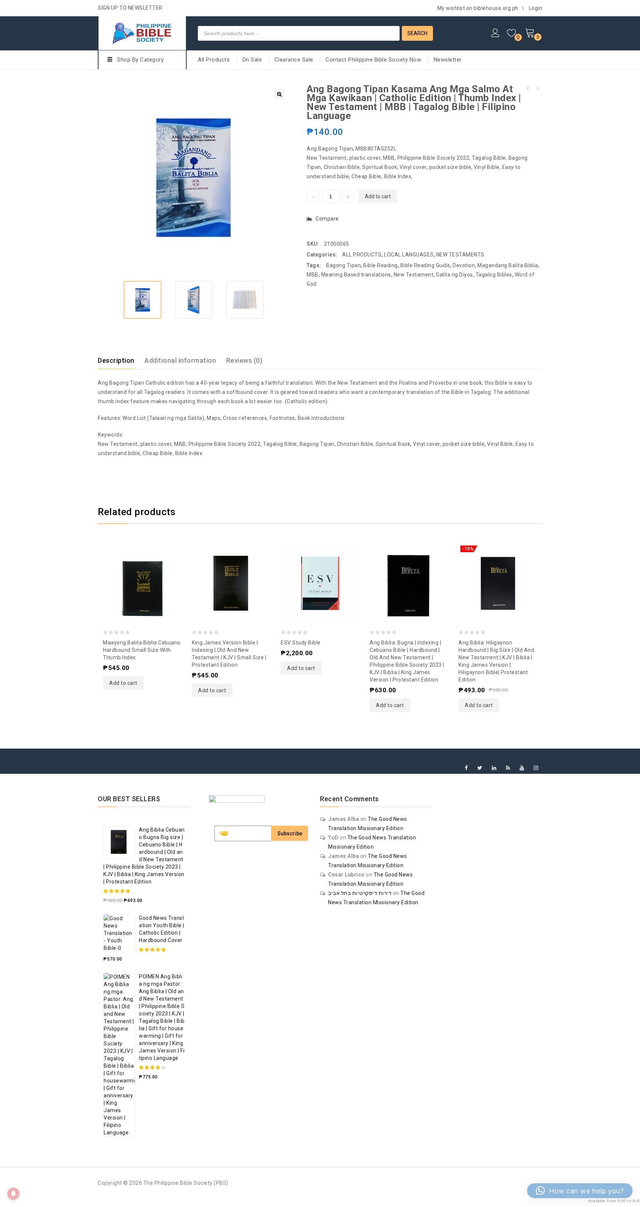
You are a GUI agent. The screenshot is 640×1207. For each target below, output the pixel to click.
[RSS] (508, 768)
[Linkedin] (494, 768)
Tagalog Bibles (494, 275)
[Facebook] (466, 768)
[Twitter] (480, 768)
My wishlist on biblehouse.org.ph (478, 8)
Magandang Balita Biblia (507, 265)
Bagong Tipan (343, 265)
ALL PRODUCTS (361, 255)
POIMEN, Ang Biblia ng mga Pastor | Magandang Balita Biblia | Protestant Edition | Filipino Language (528, 88)
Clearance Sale (293, 59)
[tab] (120, 360)
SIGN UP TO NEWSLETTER (130, 8)
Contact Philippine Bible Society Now (373, 59)
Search (417, 33)
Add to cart (378, 196)
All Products (214, 59)
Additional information (180, 360)
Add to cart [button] (123, 683)
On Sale (252, 59)
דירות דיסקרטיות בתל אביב (359, 893)
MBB (313, 275)
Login (536, 8)
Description (116, 360)
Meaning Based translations (356, 275)
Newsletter (448, 59)
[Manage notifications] (13, 1194)
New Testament (414, 275)
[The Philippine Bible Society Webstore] (142, 32)
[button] (279, 94)
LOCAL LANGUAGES (409, 255)
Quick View (142, 565)
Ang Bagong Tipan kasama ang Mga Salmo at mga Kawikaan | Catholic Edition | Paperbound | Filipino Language (537, 88)
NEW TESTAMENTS (460, 255)
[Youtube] (522, 768)
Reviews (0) (244, 360)
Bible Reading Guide (425, 265)
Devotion (464, 265)
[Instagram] (536, 768)
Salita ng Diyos (454, 275)
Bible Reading (380, 265)
